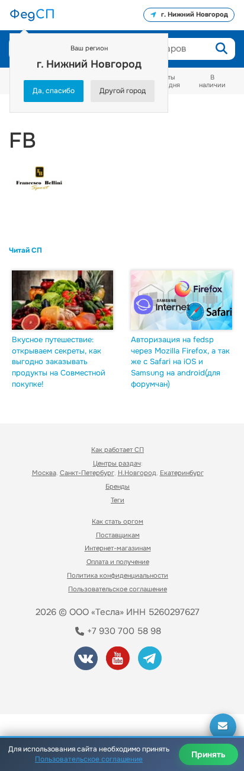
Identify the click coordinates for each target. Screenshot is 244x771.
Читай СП (25, 250)
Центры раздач (117, 463)
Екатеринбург (182, 473)
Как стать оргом (117, 521)
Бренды (117, 486)
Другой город (122, 90)
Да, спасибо (54, 90)
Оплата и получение (117, 561)
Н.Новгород (137, 473)
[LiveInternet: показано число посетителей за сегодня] (53, 688)
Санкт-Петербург (87, 473)
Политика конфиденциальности (117, 575)
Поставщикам (118, 535)
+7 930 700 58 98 (123, 631)
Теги (117, 500)
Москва (44, 473)
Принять (208, 754)
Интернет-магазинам (118, 548)
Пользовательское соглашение (117, 589)
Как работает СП (117, 449)
